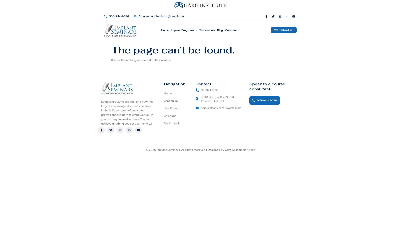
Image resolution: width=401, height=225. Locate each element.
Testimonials (207, 30)
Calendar (231, 30)
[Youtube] (294, 16)
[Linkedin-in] (287, 16)
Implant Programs (182, 30)
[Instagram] (280, 16)
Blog (220, 30)
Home (165, 30)
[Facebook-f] (266, 16)
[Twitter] (273, 16)
